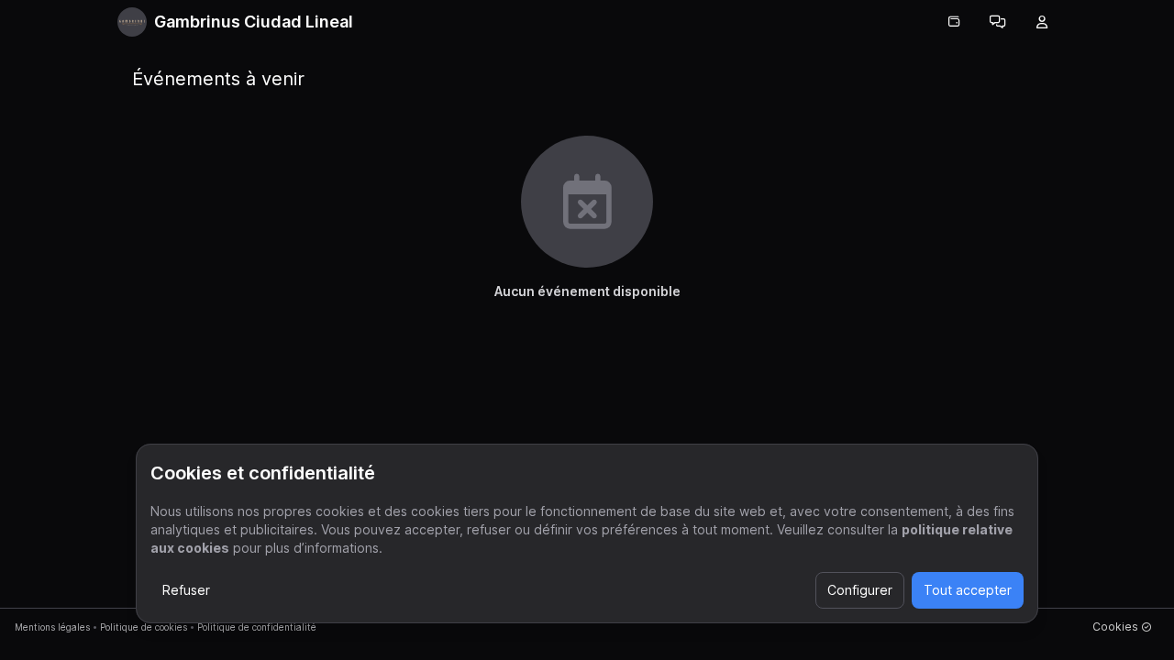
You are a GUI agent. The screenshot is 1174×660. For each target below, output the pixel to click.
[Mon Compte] (1042, 22)
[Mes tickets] (954, 22)
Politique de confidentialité (256, 627)
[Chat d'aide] (998, 22)
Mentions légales (52, 627)
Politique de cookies (143, 627)
